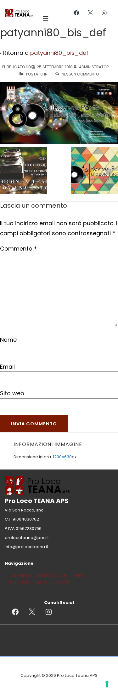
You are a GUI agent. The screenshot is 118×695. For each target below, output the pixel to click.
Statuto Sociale (51, 575)
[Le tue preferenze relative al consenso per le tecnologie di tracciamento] (107, 684)
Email (7, 367)
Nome (8, 340)
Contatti (61, 582)
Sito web (12, 393)
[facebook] (76, 13)
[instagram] (104, 13)
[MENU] (46, 18)
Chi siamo (19, 575)
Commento (18, 248)
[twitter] (90, 13)
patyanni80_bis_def (59, 53)
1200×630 (62, 457)
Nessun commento (80, 74)
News (42, 582)
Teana (78, 575)
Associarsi (20, 582)
